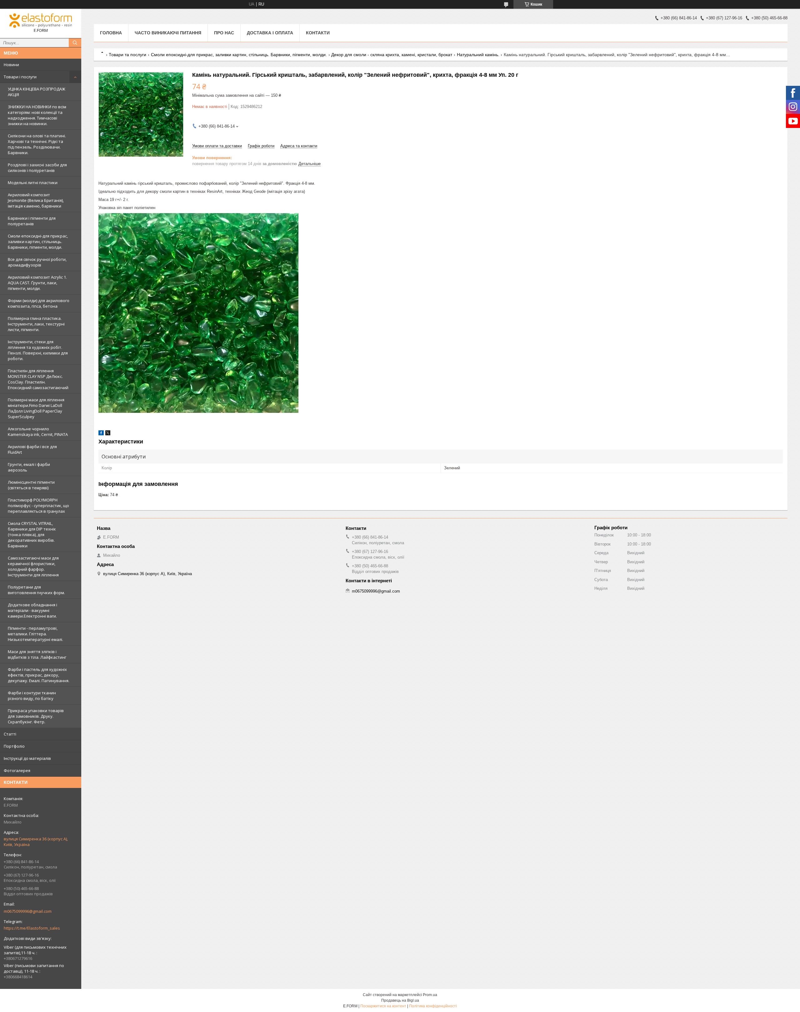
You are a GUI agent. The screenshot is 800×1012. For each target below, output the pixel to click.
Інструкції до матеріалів (27, 758)
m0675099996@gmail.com (28, 911)
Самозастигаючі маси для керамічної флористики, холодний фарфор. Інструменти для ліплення (33, 566)
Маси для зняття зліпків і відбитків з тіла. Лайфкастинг (37, 654)
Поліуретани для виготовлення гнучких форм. (36, 589)
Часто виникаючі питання (168, 32)
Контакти (318, 32)
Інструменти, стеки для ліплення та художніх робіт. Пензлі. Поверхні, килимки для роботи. (38, 350)
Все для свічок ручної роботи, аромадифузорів (37, 262)
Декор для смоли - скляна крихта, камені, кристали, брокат (391, 54)
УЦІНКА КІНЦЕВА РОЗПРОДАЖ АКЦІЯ (36, 91)
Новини (11, 64)
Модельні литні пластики (33, 182)
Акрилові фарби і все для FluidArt (32, 449)
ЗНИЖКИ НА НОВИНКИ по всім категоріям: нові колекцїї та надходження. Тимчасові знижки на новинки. (37, 115)
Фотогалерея (17, 770)
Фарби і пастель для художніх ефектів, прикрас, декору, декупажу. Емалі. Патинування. (38, 675)
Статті (10, 734)
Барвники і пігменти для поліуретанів (32, 221)
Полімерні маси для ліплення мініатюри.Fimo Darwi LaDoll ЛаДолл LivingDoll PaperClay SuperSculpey (36, 408)
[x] (107, 434)
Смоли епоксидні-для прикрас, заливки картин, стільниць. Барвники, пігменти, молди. (38, 241)
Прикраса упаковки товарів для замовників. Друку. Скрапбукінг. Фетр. (36, 716)
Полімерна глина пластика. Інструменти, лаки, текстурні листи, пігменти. (36, 323)
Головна (111, 32)
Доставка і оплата (270, 32)
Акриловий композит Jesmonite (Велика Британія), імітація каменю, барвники (36, 200)
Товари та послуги (127, 54)
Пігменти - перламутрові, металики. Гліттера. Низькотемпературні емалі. (35, 633)
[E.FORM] (41, 20)
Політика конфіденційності (433, 1006)
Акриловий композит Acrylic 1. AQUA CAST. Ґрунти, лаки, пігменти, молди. (37, 282)
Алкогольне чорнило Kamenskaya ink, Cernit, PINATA (38, 431)
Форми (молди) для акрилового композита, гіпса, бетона (38, 303)
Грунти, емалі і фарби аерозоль (29, 467)
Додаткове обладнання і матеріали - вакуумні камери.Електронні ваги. (32, 610)
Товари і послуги (20, 77)
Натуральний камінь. (478, 54)
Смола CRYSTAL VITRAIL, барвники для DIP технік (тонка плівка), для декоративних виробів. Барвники (32, 535)
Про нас (224, 32)
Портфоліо (14, 746)
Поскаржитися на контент (383, 1006)
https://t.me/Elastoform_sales (32, 928)
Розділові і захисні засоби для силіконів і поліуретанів (37, 167)
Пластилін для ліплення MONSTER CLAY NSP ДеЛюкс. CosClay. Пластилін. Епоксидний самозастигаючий (38, 379)
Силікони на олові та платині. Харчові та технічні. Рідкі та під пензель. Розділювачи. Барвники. (37, 144)
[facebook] (101, 434)
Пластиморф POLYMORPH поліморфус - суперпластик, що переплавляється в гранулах (38, 505)
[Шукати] (75, 42)
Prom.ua (430, 995)
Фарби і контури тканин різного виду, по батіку (32, 695)
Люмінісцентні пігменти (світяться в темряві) (31, 485)
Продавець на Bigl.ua (400, 1000)
